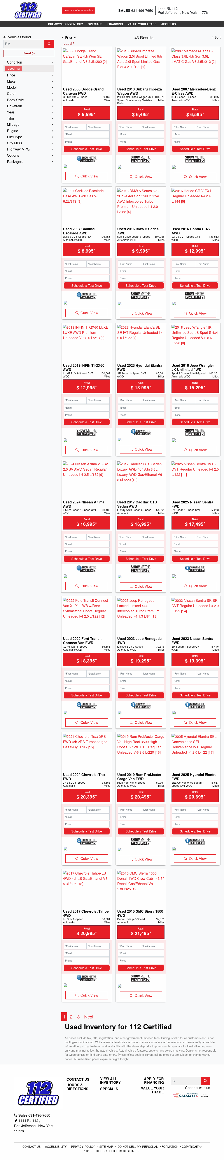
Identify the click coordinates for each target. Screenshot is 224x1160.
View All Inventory (110, 1080)
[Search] (49, 44)
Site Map (106, 1146)
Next (88, 1016)
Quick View (89, 176)
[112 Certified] (28, 9)
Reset (27, 53)
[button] (66, 24)
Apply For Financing (154, 1080)
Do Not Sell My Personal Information (148, 1146)
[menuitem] (29, 68)
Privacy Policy (83, 1146)
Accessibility (56, 1146)
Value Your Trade (152, 1090)
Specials (109, 1089)
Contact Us (77, 1079)
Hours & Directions (77, 1087)
